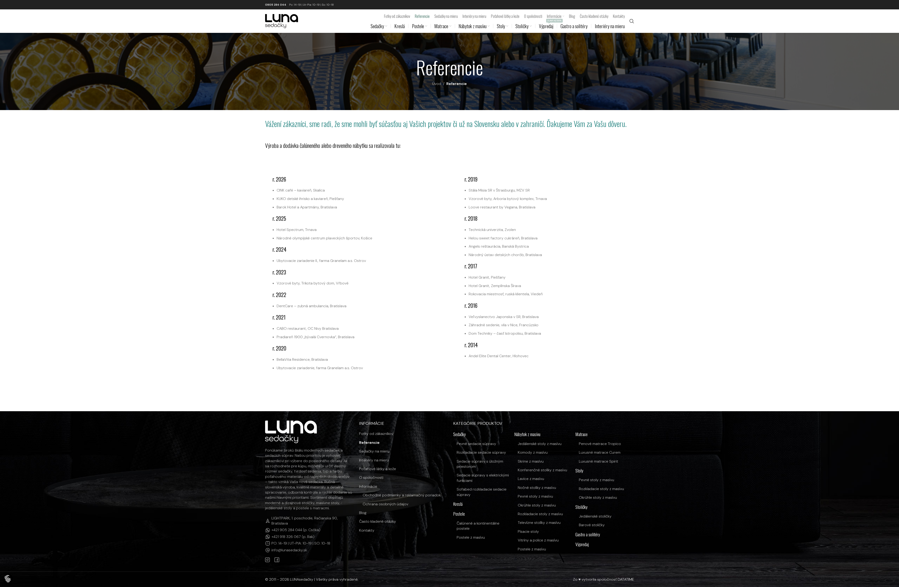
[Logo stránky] (281, 20)
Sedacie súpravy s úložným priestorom (480, 464)
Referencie (369, 442)
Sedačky (459, 434)
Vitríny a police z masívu (538, 540)
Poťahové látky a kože (377, 468)
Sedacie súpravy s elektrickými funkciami (483, 478)
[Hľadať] (631, 21)
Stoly (579, 471)
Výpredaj (582, 544)
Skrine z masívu (531, 461)
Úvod (436, 83)
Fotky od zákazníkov (376, 433)
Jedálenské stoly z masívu (539, 443)
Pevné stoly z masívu (535, 496)
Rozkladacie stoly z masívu (540, 513)
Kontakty (366, 530)
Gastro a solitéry (587, 534)
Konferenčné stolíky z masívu (542, 470)
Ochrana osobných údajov (385, 504)
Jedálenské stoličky (595, 516)
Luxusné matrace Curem (599, 452)
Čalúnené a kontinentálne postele (478, 526)
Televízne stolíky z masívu (539, 522)
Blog (362, 512)
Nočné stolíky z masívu (537, 487)
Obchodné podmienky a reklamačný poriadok (402, 495)
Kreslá (458, 504)
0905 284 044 (275, 5)
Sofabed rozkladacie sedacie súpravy (481, 492)
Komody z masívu (533, 452)
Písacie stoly (528, 531)
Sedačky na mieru (374, 451)
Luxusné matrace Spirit (598, 461)
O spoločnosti (371, 477)
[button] (7, 579)
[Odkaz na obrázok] (291, 431)
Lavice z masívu (531, 478)
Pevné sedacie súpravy (476, 443)
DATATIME (626, 579)
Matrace (581, 434)
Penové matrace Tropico (600, 443)
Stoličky (581, 507)
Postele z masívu (471, 537)
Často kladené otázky (377, 521)
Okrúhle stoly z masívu (537, 505)
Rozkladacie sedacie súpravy (481, 452)
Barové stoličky (592, 524)
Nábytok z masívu (527, 434)
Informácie (368, 486)
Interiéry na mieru (374, 460)
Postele (459, 514)
